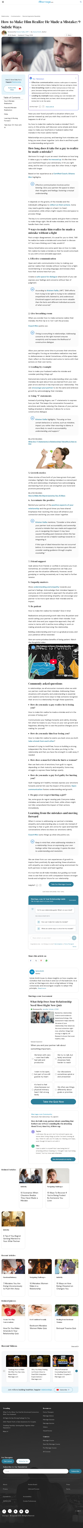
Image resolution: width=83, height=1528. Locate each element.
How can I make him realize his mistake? (55, 922)
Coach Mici (33, 326)
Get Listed (8, 1461)
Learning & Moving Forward (11, 119)
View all (74, 1346)
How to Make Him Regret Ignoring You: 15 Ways (46, 496)
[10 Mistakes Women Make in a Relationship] (40, 1267)
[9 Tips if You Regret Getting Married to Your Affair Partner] (13, 1219)
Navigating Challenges (55, 1187)
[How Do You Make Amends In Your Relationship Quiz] (13, 1316)
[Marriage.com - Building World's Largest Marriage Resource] (46, 3)
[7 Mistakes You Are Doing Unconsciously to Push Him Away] (13, 1267)
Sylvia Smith (37, 32)
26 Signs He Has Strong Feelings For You (16, 1418)
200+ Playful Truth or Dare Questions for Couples (19, 1422)
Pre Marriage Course (49, 1448)
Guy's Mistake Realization (9, 102)
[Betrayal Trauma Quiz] (66, 1316)
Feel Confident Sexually (38, 1319)
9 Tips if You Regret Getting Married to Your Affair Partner (12, 1238)
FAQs (6, 114)
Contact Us (7, 1496)
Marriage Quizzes (48, 1419)
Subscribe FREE (12, 89)
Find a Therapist (69, 944)
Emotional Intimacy (10, 1277)
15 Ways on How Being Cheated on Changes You (64, 1286)
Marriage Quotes (48, 1423)
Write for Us (23, 1461)
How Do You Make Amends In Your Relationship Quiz (11, 1331)
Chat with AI (50, 107)
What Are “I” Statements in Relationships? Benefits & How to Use (52, 443)
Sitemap (5, 1516)
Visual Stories (47, 1431)
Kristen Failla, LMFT (22, 32)
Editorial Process (33, 1489)
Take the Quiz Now (53, 1101)
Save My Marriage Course (51, 1444)
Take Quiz (7, 125)
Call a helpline (58, 944)
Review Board (32, 1484)
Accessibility (27, 1496)
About (5, 1484)
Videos (45, 1427)
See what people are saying (62, 1159)
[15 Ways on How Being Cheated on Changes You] (66, 1267)
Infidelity (24, 1187)
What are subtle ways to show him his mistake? (57, 928)
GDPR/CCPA (7, 1501)
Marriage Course (48, 1440)
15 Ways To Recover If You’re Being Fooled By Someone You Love (57, 1196)
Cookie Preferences (29, 1501)
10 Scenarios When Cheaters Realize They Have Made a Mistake (29, 1196)
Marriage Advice (48, 1416)
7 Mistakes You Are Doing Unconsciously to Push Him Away (12, 1286)
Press (68, 1484)
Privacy (5, 1489)
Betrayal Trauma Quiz (66, 1328)
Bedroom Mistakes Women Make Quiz (38, 1327)
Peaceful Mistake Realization (10, 109)
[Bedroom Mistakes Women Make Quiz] (40, 1316)
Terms (74, 946)
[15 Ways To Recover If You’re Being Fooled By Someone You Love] (57, 1176)
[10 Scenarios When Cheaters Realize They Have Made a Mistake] (31, 1176)
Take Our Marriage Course (61, 884)
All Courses (46, 1452)
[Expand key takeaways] (75, 78)
